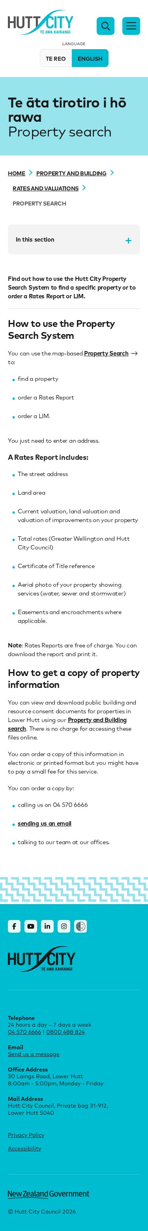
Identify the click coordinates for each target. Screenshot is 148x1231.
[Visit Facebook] (14, 926)
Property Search (106, 353)
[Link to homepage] (41, 959)
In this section (35, 239)
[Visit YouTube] (30, 926)
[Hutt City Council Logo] (40, 22)
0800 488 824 (65, 1031)
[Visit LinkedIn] (47, 926)
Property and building (71, 173)
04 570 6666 (24, 1031)
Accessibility (24, 1148)
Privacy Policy (26, 1135)
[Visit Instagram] (64, 926)
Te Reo (56, 58)
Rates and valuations (46, 188)
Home (16, 173)
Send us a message (34, 1054)
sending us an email (44, 823)
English (90, 58)
